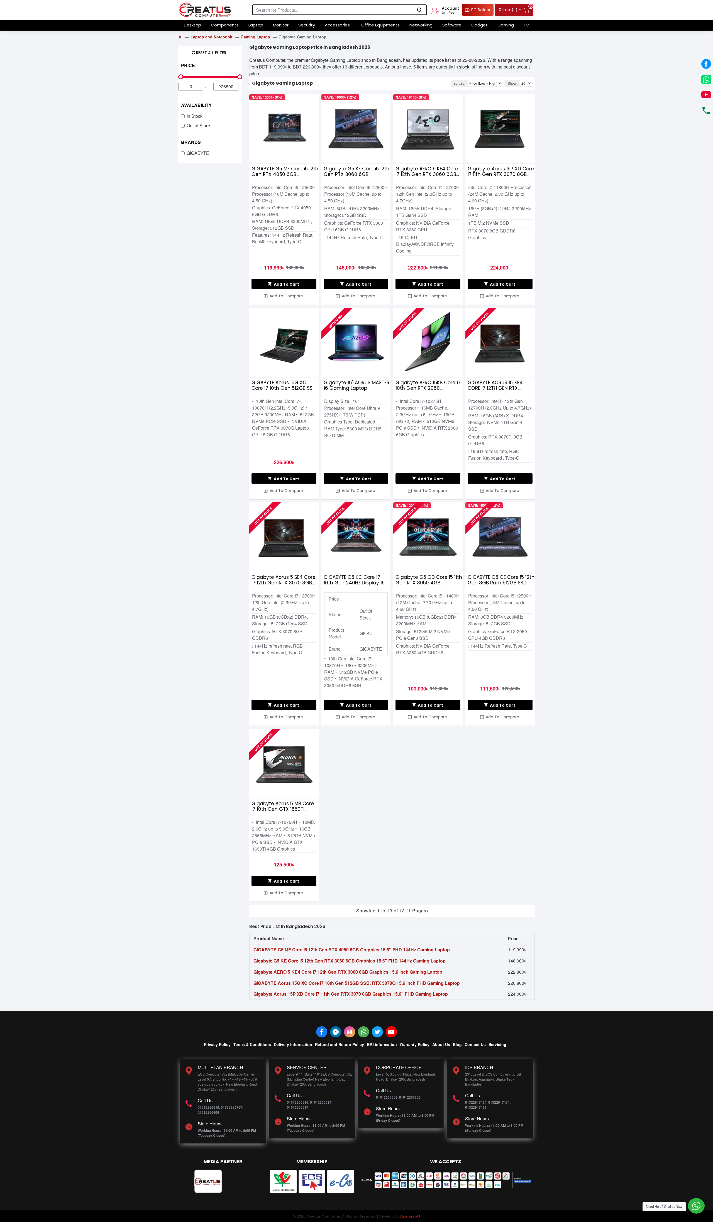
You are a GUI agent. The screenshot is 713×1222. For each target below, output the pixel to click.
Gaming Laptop (255, 37)
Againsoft (410, 1216)
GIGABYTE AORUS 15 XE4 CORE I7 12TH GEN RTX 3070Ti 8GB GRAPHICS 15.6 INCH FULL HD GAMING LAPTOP (498, 385)
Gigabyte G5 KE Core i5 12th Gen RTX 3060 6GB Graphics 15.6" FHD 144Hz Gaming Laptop (356, 171)
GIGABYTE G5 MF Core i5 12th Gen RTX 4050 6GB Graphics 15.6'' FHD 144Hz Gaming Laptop (284, 171)
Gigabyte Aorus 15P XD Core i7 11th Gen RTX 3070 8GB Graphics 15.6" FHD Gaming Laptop (501, 171)
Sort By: (459, 83)
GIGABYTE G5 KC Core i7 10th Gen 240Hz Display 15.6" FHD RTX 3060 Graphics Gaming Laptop (357, 580)
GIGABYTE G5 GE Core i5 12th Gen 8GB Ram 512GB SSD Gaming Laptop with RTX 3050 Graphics (501, 580)
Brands (191, 142)
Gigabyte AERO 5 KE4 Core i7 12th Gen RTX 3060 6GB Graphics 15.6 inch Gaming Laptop (427, 171)
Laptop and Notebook (211, 37)
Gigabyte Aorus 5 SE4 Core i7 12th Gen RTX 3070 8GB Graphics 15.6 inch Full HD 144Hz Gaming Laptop (283, 580)
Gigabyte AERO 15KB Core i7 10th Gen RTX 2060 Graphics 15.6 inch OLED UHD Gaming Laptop (428, 385)
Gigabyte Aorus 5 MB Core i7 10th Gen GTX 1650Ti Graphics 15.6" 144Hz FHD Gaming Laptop (282, 806)
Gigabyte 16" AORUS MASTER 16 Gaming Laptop (356, 385)
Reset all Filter (211, 52)
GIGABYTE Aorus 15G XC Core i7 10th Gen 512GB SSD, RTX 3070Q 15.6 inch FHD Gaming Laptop (284, 385)
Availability (196, 105)
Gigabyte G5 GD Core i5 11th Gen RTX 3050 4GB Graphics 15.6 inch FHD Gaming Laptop (428, 580)
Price (188, 65)
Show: (512, 83)
